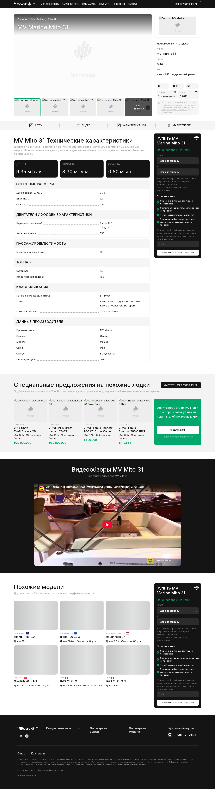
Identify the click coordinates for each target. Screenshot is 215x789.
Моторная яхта (167, 43)
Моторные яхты (50, 4)
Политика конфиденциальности (51, 770)
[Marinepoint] (182, 735)
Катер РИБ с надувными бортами (176, 74)
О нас (21, 753)
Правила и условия (25, 770)
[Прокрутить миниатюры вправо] (148, 107)
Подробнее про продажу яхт (178, 436)
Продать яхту (177, 430)
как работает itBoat (182, 107)
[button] (83, 55)
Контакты (38, 753)
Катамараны (89, 4)
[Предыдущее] (19, 55)
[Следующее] (147, 55)
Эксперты (119, 4)
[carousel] (83, 64)
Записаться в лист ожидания (177, 252)
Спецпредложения (186, 4)
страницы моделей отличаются (174, 110)
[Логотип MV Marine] (177, 26)
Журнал (132, 4)
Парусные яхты (70, 4)
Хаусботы (105, 4)
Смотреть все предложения (180, 385)
